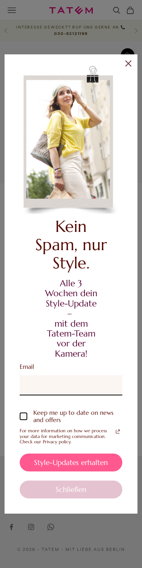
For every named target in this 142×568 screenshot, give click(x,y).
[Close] (128, 63)
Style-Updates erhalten (71, 462)
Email (27, 366)
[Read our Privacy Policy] (117, 431)
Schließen (71, 489)
